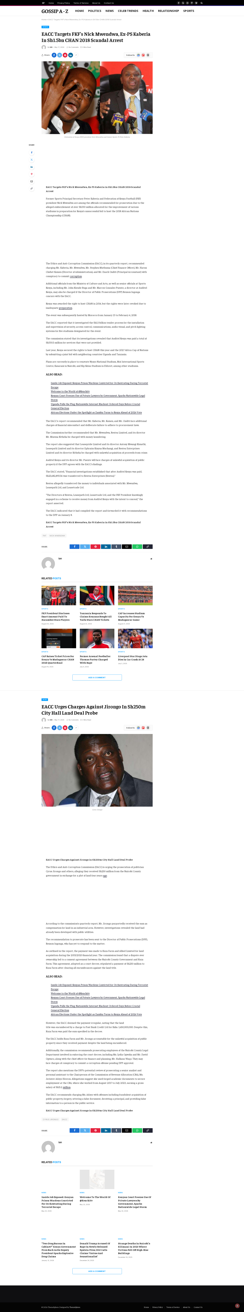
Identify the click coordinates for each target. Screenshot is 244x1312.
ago (105, 875)
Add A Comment (97, 677)
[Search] (201, 3)
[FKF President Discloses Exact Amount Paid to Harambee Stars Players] (59, 595)
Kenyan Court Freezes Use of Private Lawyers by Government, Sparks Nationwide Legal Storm (134, 1201)
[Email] (31, 181)
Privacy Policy (63, 3)
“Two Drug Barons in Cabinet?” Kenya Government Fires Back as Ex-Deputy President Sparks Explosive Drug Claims (59, 1250)
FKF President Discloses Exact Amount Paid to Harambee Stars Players (55, 616)
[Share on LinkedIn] (70, 55)
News (109, 11)
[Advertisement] (97, 164)
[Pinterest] (31, 174)
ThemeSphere (74, 1307)
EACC (64, 1119)
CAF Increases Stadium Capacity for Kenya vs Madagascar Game (131, 616)
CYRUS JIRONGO (50, 1119)
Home (51, 3)
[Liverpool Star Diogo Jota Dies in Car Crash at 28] (135, 638)
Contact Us (109, 3)
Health (148, 11)
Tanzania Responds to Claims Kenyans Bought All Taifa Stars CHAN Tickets (96, 616)
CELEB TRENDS (128, 11)
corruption (76, 276)
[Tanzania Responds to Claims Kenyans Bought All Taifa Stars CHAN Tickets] (97, 595)
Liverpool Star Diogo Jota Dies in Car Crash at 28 (132, 658)
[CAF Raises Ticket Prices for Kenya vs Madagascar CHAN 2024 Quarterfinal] (59, 638)
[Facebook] (31, 152)
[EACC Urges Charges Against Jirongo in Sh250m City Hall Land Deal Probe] (97, 770)
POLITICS (94, 11)
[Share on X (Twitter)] (59, 55)
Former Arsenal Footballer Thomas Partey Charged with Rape (95, 659)
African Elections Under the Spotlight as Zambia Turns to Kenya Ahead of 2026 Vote (96, 412)
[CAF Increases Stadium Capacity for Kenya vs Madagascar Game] (135, 595)
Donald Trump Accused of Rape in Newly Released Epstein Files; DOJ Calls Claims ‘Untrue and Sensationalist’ (95, 1250)
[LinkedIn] (31, 167)
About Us (96, 3)
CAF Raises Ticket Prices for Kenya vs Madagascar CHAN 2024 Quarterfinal (58, 659)
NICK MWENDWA (57, 535)
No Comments (74, 47)
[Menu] (43, 3)
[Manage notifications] (237, 1306)
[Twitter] (31, 159)
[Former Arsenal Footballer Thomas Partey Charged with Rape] (97, 638)
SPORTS (188, 11)
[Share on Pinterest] (65, 55)
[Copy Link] (31, 188)
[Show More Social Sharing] (76, 55)
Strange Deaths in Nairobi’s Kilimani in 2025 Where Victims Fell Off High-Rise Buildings (134, 1248)
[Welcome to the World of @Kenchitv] (97, 1179)
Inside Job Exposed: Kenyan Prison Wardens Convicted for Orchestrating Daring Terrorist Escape (58, 1201)
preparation (65, 307)
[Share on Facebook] (54, 55)
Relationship (168, 11)
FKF (44, 535)
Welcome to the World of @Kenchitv (70, 391)
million (66, 1087)
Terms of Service (81, 3)
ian (51, 47)
